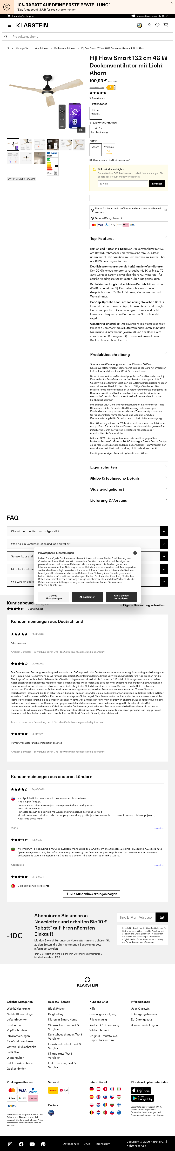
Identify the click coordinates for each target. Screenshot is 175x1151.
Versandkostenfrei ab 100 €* (152, 15)
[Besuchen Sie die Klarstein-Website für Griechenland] (119, 1112)
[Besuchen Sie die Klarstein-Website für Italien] (119, 1089)
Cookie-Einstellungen (144, 1025)
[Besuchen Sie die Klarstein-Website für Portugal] (105, 1112)
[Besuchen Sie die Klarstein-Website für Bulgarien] (112, 1105)
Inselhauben (14, 1025)
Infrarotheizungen (18, 1036)
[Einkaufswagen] (166, 25)
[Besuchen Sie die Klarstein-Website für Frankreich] (112, 1089)
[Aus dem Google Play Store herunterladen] (142, 1098)
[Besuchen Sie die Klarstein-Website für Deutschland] (92, 1089)
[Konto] (149, 25)
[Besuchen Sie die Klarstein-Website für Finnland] (119, 1105)
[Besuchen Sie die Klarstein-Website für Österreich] (98, 1089)
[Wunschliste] (157, 25)
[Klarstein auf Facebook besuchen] (21, 1144)
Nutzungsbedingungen (141, 1115)
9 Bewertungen (97, 98)
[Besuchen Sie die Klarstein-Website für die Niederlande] (98, 1112)
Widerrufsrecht (99, 1030)
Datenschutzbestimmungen (144, 1112)
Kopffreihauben (17, 1030)
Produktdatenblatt (97, 88)
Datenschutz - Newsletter (143, 942)
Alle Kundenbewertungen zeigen (93, 894)
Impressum (103, 1143)
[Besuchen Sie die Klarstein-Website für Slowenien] (112, 1112)
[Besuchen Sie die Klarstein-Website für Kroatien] (98, 1105)
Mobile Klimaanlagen (20, 1014)
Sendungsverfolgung (103, 1014)
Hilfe (93, 1008)
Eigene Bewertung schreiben (143, 605)
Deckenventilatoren (64, 48)
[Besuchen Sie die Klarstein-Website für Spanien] (92, 1097)
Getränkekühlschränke (21, 1046)
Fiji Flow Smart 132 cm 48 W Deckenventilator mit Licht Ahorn (113, 48)
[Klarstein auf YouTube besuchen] (32, 1144)
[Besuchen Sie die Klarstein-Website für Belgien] (92, 1112)
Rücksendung (98, 1019)
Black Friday (56, 1008)
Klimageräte (22, 48)
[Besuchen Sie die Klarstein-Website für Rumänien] (105, 1105)
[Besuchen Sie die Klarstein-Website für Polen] (92, 1105)
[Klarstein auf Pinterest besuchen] (43, 1144)
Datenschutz (71, 1143)
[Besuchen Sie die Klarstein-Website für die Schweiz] (105, 1089)
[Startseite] (11, 48)
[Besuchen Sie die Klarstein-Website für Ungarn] (119, 1097)
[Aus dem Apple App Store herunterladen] (141, 1090)
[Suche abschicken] (5, 36)
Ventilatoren (41, 48)
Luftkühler (13, 1052)
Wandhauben (15, 1057)
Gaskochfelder (16, 1068)
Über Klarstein (140, 1008)
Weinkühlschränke (19, 1008)
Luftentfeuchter (17, 1019)
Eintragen (157, 183)
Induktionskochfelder (20, 1063)
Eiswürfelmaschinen (20, 1041)
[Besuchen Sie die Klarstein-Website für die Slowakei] (105, 1097)
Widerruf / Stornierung (104, 1025)
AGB (87, 1143)
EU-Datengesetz (141, 1019)
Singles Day (55, 1014)
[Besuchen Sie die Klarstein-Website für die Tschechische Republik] (112, 1097)
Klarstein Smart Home (62, 1019)
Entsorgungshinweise (144, 1014)
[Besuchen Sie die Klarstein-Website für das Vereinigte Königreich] (98, 1097)
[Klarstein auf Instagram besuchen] (10, 1144)
